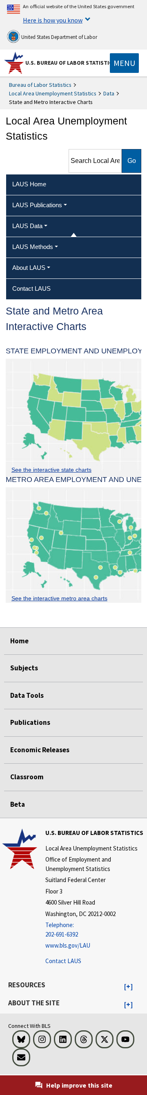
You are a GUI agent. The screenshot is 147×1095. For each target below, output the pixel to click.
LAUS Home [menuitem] (29, 184)
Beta (17, 804)
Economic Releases (39, 749)
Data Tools (27, 695)
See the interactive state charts (51, 469)
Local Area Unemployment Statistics (52, 93)
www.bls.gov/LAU (67, 945)
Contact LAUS (63, 961)
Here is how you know (52, 20)
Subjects (24, 667)
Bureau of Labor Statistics (40, 84)
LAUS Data (27, 225)
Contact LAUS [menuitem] (31, 288)
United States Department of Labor (58, 37)
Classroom (27, 776)
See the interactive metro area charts (59, 598)
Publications (30, 722)
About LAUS (28, 267)
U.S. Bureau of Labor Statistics (70, 62)
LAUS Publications (37, 204)
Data (108, 93)
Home (19, 640)
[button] (128, 987)
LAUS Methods (32, 246)
